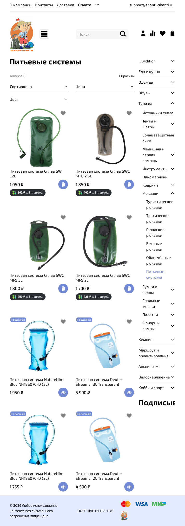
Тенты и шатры (149, 124)
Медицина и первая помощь (153, 155)
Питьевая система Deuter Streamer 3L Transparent (99, 381)
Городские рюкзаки (155, 232)
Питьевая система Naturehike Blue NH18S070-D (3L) (36, 381)
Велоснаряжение (153, 377)
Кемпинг (146, 339)
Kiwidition (147, 61)
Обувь (144, 92)
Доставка (65, 4)
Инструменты (154, 168)
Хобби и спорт (151, 387)
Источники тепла (157, 112)
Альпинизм (149, 366)
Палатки (150, 314)
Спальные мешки (151, 303)
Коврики (150, 185)
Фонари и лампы (150, 325)
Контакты (44, 4)
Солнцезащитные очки (158, 138)
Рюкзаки (150, 193)
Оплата (84, 4)
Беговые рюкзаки (154, 246)
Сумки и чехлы (149, 289)
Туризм (145, 103)
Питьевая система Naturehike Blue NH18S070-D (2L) (36, 475)
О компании (20, 4)
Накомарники (154, 177)
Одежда (146, 82)
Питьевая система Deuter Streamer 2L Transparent (99, 475)
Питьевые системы (155, 274)
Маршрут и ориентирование (153, 353)
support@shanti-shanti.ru (151, 4)
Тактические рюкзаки (158, 218)
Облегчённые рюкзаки (158, 260)
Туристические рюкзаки (159, 204)
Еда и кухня (149, 71)
